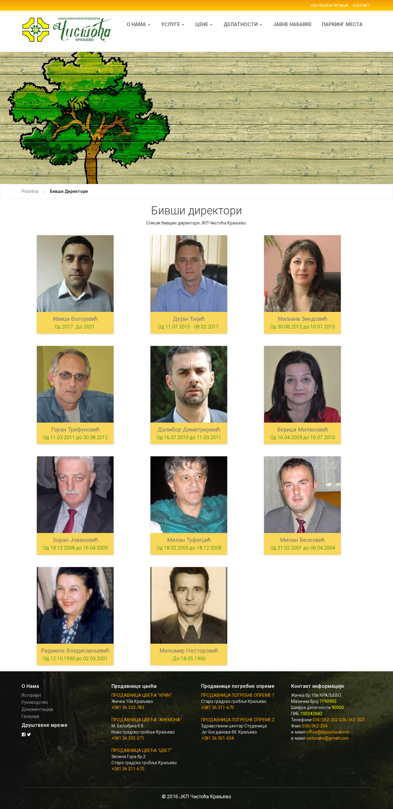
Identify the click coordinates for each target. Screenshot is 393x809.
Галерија (30, 716)
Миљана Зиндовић (302, 319)
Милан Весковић (302, 540)
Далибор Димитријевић (189, 429)
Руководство (34, 702)
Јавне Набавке (292, 24)
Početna (30, 191)
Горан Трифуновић (75, 429)
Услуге (171, 24)
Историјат (31, 695)
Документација (37, 709)
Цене (202, 24)
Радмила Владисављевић (75, 650)
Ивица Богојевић (75, 319)
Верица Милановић (302, 429)
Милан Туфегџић (189, 540)
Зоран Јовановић (75, 540)
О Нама (136, 24)
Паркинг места (342, 24)
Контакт (361, 5)
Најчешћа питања (329, 5)
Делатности (241, 24)
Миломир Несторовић (188, 650)
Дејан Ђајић (189, 319)
